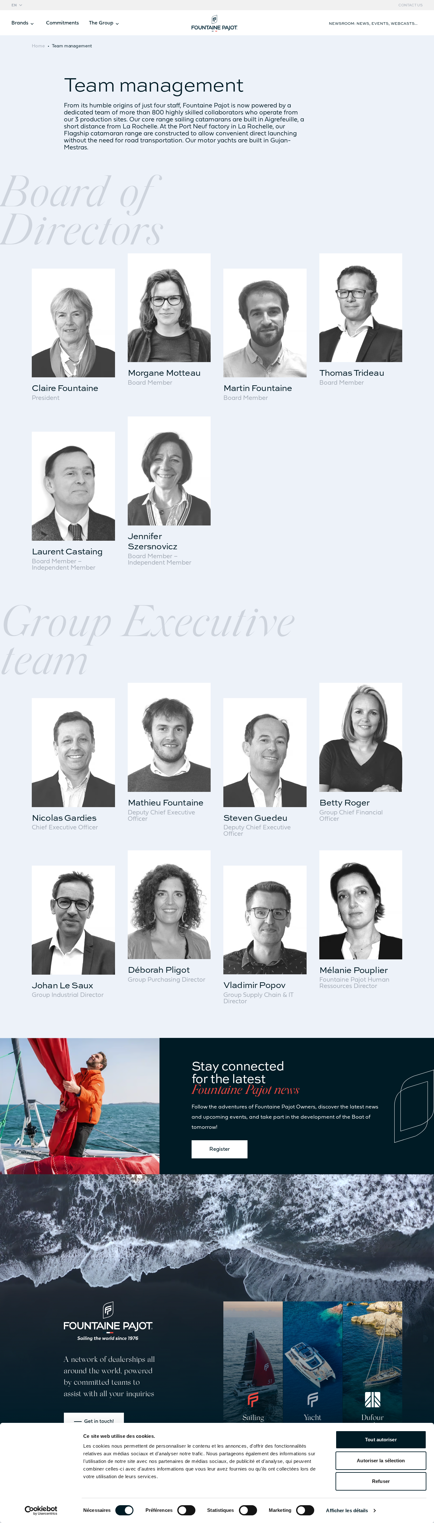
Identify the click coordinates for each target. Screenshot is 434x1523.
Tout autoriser (381, 1439)
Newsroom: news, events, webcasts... (373, 23)
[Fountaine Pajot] (108, 1321)
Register (219, 1149)
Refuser (381, 1481)
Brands (19, 23)
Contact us (410, 5)
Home (38, 45)
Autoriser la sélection (381, 1460)
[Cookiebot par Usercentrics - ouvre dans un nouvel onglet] (41, 1510)
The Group (101, 23)
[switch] (186, 1510)
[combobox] (17, 5)
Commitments (62, 23)
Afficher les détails (347, 1510)
